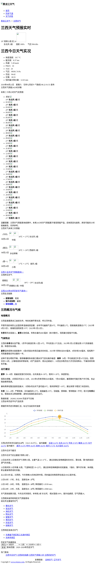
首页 (7, 11)
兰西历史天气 (50, 555)
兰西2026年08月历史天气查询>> (14, 291)
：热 (11, 304)
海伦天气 (9, 511)
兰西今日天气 (11, 555)
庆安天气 (9, 523)
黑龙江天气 (5, 21)
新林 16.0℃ (40, 446)
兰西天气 (17, 21)
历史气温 (9, 14)
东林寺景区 (10, 538)
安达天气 (9, 509)
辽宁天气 (57, 560)
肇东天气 (9, 506)
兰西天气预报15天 (36, 555)
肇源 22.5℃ (83, 443)
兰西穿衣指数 (23, 555)
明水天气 (9, 514)
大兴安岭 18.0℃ (62, 446)
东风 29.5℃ (63, 443)
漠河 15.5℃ (21, 446)
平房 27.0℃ (73, 443)
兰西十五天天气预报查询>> (12, 272)
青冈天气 (9, 520)
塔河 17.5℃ (50, 446)
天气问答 (9, 16)
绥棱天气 (9, 525)
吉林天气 (49, 560)
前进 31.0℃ (53, 443)
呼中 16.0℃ (31, 446)
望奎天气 (9, 517)
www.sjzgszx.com (17, 562)
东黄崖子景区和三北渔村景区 (18, 535)
